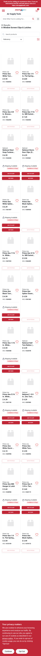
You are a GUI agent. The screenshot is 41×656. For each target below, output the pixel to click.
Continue (8, 651)
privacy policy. (7, 638)
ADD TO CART (10, 173)
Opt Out (22, 651)
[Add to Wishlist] (17, 73)
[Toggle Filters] (38, 39)
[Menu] (3, 10)
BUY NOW (11, 178)
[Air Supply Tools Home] (20, 10)
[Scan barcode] (38, 19)
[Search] (33, 19)
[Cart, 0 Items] (37, 11)
